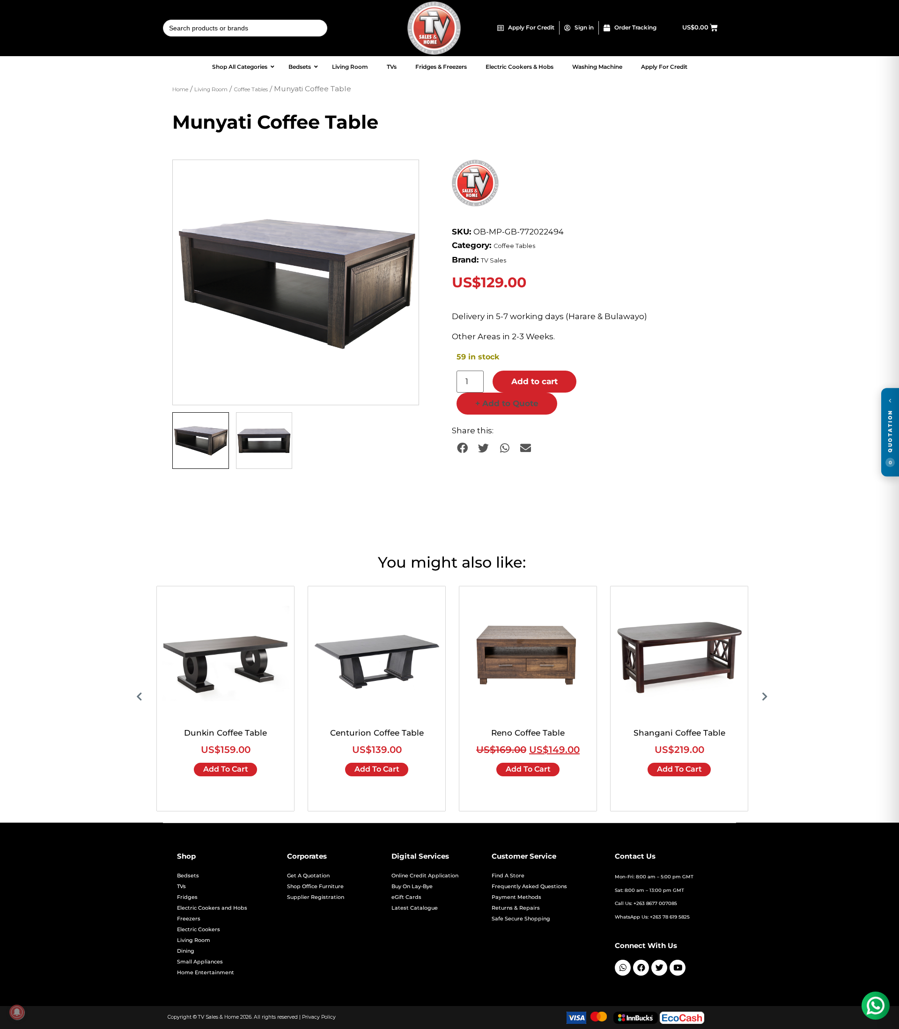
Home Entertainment (205, 973)
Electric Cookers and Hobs (212, 908)
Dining (185, 951)
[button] (402, 176)
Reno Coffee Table (528, 732)
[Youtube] (677, 968)
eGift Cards (406, 897)
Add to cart (534, 381)
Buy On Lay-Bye (412, 886)
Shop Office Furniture (315, 886)
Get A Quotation (308, 876)
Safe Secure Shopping (521, 919)
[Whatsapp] (623, 968)
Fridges (187, 897)
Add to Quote (506, 403)
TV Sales (493, 260)
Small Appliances (200, 962)
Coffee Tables (251, 89)
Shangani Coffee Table (679, 732)
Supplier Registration (315, 897)
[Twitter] (659, 968)
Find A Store (508, 876)
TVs (181, 886)
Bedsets (188, 876)
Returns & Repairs (516, 908)
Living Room (211, 89)
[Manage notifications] (16, 1012)
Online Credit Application (424, 876)
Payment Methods (516, 897)
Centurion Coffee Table (377, 732)
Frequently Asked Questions (529, 886)
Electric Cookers (198, 930)
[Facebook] (641, 968)
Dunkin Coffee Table (225, 732)
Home (180, 89)
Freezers (188, 919)
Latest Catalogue (414, 908)
